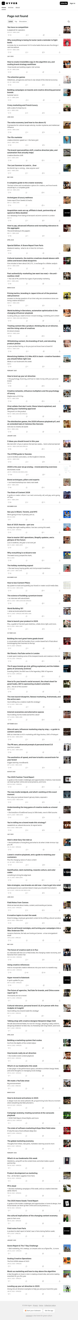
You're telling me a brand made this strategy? (26, 822)
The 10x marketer (14, 137)
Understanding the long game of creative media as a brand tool (32, 808)
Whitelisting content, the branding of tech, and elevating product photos (31, 342)
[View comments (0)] (27, 72)
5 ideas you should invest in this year (23, 441)
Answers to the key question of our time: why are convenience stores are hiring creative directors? (32, 299)
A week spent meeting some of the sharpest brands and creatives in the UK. (33, 656)
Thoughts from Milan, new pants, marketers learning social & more (30, 1144)
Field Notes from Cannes (17, 902)
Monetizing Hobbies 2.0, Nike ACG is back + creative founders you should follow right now (33, 357)
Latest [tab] (11, 21)
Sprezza (25, 318)
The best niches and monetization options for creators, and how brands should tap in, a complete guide (32, 186)
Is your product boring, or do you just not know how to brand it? (30, 346)
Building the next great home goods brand (25, 639)
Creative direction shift (15, 155)
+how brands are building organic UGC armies (23, 67)
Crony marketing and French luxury (22, 105)
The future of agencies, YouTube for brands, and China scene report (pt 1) (33, 991)
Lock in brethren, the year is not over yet (21, 543)
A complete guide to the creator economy (25, 183)
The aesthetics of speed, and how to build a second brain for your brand (33, 758)
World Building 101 (15, 608)
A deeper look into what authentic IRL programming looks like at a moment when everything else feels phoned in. (33, 1102)
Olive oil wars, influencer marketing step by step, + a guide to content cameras (33, 730)
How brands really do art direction (21, 1053)
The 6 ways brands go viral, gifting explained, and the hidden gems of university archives (33, 667)
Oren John (16, 32)
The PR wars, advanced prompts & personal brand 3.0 (30, 745)
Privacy (35, 1305)
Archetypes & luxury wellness (20, 198)
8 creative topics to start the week (21, 915)
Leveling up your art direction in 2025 (23, 1286)
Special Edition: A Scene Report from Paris (25, 245)
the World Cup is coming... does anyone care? (23, 168)
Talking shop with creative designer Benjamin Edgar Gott (31, 1021)
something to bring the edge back (19, 875)
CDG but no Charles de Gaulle (17, 427)
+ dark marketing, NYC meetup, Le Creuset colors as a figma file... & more (33, 1248)
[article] (39, 31)
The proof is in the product (16, 411)
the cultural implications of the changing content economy (32, 1216)
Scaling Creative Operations (19, 1259)
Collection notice (50, 1305)
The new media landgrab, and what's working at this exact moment (32, 793)
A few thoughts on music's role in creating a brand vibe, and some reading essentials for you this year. (33, 1275)
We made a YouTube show (18, 1081)
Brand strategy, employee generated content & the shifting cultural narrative (34, 918)
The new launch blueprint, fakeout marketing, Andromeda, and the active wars (34, 698)
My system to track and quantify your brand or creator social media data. (32, 585)
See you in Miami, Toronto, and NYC (22, 512)
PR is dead (11, 1186)
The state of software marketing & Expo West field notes (31, 1128)
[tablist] (17, 21)
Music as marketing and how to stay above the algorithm (31, 1271)
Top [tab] (16, 21)
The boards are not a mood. (17, 995)
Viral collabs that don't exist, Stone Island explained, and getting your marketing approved (31, 407)
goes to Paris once (13, 1218)
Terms (41, 1305)
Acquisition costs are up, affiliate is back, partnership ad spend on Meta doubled (31, 211)
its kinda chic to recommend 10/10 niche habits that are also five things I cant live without (32, 46)
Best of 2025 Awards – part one (20, 525)
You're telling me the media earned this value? (23, 715)
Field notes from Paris (16, 1228)
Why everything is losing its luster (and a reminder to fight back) (32, 41)
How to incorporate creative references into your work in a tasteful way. (32, 967)
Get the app (49, 1310)
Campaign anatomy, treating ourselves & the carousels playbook (30, 1114)
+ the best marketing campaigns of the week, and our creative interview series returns (32, 1190)
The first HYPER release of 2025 (18, 1261)
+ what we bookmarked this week (19, 611)
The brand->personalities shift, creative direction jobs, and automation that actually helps (32, 151)
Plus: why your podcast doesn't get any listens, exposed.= (27, 797)
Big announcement (14, 1083)
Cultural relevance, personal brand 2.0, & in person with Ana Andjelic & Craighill (32, 1007)
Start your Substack (34, 1310)
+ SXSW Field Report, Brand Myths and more (22, 1118)
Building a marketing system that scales (24, 1040)
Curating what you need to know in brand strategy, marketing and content (33, 316)
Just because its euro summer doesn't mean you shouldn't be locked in (32, 888)
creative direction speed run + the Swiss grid (22, 140)
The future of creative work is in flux (22, 950)
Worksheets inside (13, 470)
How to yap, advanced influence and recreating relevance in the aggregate (32, 227)
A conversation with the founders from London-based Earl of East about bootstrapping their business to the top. (32, 642)
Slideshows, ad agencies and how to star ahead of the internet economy (32, 80)
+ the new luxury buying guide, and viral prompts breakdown (28, 568)
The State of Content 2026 (18, 492)
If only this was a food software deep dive (21, 1131)
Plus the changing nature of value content (21, 860)
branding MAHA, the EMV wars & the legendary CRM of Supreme (30, 671)
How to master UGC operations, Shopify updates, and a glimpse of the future (30, 538)
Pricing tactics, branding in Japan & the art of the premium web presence (32, 294)
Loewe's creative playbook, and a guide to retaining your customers (31, 856)
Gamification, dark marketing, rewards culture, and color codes (31, 871)
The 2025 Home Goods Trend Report (22, 1201)
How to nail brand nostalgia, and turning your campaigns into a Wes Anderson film (34, 929)
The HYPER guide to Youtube (19, 454)
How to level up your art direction (21, 376)
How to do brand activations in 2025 (22, 1098)
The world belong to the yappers (18, 231)
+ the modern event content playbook (20, 1056)
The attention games (16, 77)
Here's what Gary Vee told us (19, 840)
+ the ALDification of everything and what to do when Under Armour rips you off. (32, 843)
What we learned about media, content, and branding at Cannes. (29, 905)
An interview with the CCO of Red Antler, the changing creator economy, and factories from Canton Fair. (34, 954)
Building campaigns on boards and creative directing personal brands (34, 91)
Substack (29, 1316)
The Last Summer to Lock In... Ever (22, 165)
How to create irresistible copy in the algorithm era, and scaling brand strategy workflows (31, 63)
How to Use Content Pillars (18, 583)
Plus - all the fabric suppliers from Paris (21, 1176)
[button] (3, 7)
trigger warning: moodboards (17, 762)
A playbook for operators (16, 30)
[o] (67, 555)
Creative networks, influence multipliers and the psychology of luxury (33, 392)
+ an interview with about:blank (18, 598)
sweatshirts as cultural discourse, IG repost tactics (24, 825)
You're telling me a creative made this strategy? (23, 702)
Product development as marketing (22, 1173)
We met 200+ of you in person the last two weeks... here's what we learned (33, 444)
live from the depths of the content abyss (21, 1043)
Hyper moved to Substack (18, 978)
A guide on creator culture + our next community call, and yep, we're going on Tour (33, 496)
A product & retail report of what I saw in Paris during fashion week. (31, 1231)
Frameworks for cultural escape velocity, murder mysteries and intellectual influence (33, 126)
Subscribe (64, 3)
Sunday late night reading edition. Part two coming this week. (28, 527)
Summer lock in (12, 95)
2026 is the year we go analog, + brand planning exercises (32, 467)
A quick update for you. (15, 980)
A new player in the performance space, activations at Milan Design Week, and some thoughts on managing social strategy (33, 1070)
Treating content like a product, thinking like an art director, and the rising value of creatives (32, 327)
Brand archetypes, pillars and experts (23, 480)
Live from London (13, 747)
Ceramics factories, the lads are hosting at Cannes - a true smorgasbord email (32, 934)
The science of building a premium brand (24, 596)
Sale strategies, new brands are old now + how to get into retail (34, 885)
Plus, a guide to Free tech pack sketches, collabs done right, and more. (31, 624)
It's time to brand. (13, 331)
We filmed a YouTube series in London (23, 653)
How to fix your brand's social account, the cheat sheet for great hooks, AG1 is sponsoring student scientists (32, 682)
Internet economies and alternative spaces (25, 712)
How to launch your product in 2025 (22, 621)
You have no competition (17, 27)
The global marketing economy (20, 1141)
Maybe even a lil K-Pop (15, 396)
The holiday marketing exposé (20, 565)
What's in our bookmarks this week (22, 1066)
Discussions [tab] (23, 21)
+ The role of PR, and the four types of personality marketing (28, 279)
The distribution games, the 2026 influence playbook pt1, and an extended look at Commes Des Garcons (33, 422)
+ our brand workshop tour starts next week (22, 482)
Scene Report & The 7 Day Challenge (22, 1246)
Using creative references (18, 965)
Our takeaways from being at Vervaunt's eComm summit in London (31, 215)
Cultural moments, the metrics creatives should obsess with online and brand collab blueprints (33, 259)
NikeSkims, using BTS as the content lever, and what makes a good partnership (30, 1162)
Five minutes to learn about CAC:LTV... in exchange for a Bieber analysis (32, 263)
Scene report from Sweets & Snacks (19, 200)
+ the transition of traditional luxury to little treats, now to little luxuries (32, 812)
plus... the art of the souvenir (17, 687)
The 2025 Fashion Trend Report (20, 777)
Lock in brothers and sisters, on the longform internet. (26, 457)
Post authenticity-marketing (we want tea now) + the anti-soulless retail (32, 274)
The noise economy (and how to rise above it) (26, 122)
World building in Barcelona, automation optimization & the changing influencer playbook (32, 312)
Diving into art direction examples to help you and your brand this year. (32, 1289)
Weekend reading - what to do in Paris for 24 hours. (25, 248)
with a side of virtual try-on (16, 108)
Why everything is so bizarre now (21, 553)
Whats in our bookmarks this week (19, 361)
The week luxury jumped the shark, (19, 555)
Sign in (72, 3)
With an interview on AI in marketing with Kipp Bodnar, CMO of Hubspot (32, 734)
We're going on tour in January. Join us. (21, 514)
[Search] (69, 21)
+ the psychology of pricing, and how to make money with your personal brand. (32, 380)
